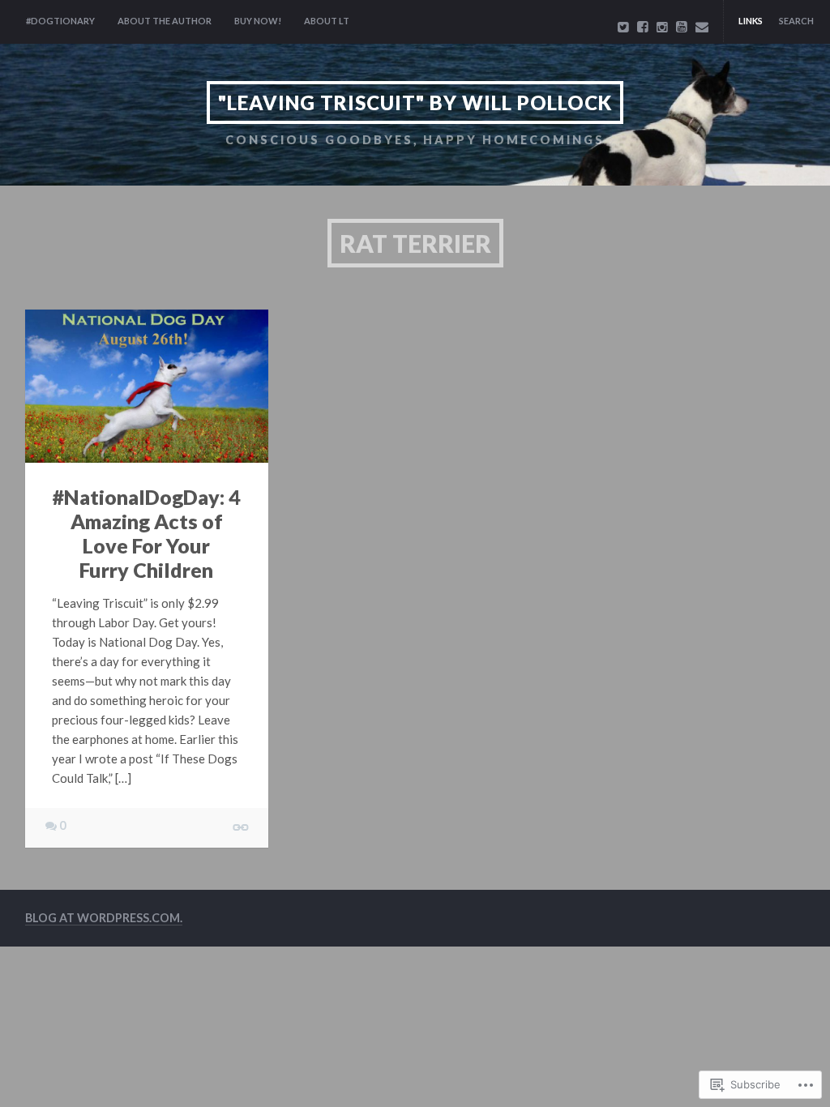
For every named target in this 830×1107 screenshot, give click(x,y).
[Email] (701, 26)
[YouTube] (681, 26)
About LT (326, 20)
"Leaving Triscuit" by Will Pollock (415, 102)
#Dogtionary (60, 20)
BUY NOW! (257, 20)
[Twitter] (623, 26)
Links (750, 20)
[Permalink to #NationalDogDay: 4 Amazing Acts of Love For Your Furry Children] (146, 387)
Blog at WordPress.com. (103, 918)
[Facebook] (642, 26)
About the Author (165, 20)
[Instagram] (662, 26)
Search (796, 20)
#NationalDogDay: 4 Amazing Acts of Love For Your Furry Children (146, 533)
